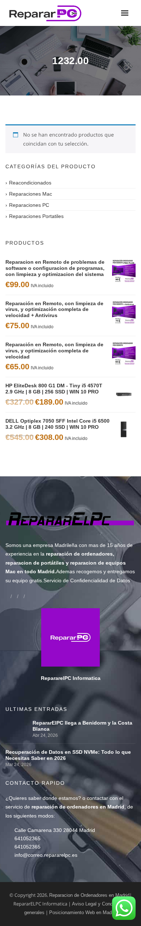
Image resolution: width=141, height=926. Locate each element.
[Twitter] (21, 596)
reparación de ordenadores (79, 554)
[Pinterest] (27, 596)
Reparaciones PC (29, 205)
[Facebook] (7, 596)
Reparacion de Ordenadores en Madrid (89, 895)
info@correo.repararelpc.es (45, 855)
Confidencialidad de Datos (100, 580)
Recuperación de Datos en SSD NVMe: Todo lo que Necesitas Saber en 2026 (68, 755)
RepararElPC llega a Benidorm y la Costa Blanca (82, 726)
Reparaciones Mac (30, 194)
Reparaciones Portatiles (36, 216)
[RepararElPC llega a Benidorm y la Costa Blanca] (17, 723)
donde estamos (60, 798)
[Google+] (14, 596)
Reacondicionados (30, 183)
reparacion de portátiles (34, 563)
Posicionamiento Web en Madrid (83, 912)
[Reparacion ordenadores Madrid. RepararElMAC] (47, 13)
